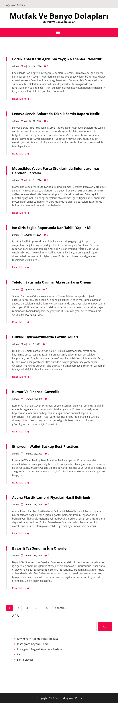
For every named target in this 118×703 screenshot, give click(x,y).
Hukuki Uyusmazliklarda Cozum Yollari (45, 337)
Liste (20, 654)
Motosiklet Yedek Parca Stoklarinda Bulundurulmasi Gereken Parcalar (56, 170)
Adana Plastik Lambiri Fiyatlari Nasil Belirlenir (51, 497)
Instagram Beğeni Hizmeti (33, 644)
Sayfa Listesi (25, 659)
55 (46, 608)
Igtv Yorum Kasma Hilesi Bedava (38, 638)
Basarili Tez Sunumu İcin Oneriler (40, 548)
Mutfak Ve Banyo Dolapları (59, 16)
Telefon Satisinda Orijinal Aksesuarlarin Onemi (51, 282)
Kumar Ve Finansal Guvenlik (35, 391)
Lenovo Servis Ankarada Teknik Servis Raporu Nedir (56, 113)
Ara (15, 616)
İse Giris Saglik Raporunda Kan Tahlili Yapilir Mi (51, 227)
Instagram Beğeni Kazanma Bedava (39, 649)
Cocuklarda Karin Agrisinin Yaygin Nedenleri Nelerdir (57, 59)
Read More (19, 99)
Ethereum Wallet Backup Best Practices (45, 446)
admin (15, 66)
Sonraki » (60, 608)
